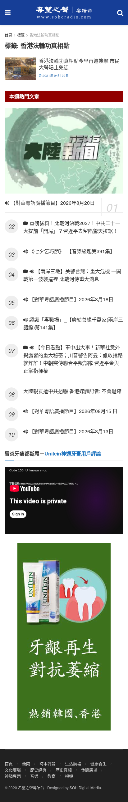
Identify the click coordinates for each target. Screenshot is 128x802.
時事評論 (47, 763)
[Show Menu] (8, 12)
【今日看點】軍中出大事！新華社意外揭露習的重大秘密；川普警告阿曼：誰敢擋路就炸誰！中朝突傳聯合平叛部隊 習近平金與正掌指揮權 (73, 359)
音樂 (34, 776)
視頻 (69, 776)
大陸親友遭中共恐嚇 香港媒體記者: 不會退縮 (72, 391)
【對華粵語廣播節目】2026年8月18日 (70, 299)
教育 (52, 776)
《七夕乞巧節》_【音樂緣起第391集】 (71, 251)
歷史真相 (64, 770)
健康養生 (98, 763)
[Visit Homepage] (64, 12)
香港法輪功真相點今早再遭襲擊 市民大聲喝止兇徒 (79, 64)
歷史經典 (38, 770)
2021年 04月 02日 (55, 75)
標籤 (21, 34)
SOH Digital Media (85, 787)
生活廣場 (73, 763)
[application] (64, 500)
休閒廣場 (89, 770)
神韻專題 (13, 776)
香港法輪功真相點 (44, 34)
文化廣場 (13, 770)
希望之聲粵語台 (31, 787)
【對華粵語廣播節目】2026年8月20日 (52, 202)
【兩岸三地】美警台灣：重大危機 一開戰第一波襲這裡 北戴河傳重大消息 (72, 275)
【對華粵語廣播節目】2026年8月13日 (70, 431)
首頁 (8, 34)
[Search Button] (120, 12)
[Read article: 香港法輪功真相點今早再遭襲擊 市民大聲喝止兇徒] (20, 68)
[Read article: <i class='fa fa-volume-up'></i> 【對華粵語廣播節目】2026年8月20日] (64, 151)
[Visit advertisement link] (64, 637)
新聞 (26, 763)
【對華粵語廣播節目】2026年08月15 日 (72, 411)
